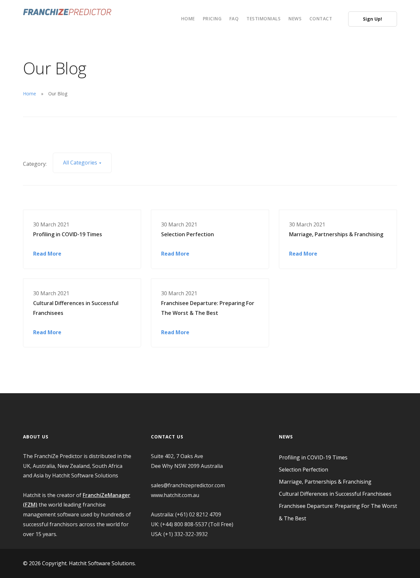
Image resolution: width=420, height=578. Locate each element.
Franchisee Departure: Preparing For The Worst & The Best (207, 308)
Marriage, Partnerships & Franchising (336, 234)
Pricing (212, 18)
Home (188, 18)
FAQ (234, 18)
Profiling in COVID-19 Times (67, 234)
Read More (47, 253)
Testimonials (263, 18)
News (295, 18)
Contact (320, 18)
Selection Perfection (187, 234)
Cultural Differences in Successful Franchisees (75, 308)
